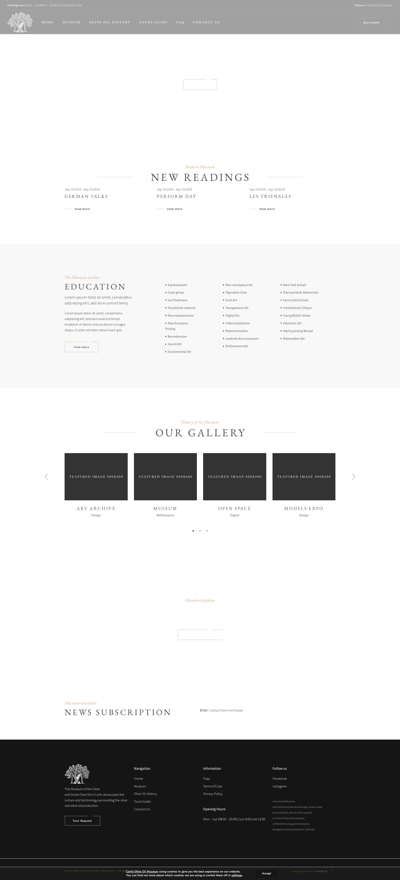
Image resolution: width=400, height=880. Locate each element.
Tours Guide (142, 801)
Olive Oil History (145, 793)
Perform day (176, 196)
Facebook (373, 5)
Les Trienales (270, 196)
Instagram (387, 5)
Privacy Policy (212, 793)
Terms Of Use (212, 786)
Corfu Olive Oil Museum (142, 872)
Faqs (206, 778)
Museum (140, 786)
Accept (266, 873)
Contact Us (142, 809)
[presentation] (46, 477)
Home (138, 778)
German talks (86, 196)
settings (236, 875)
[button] (193, 530)
